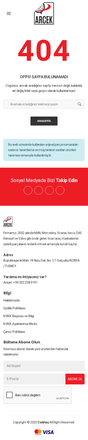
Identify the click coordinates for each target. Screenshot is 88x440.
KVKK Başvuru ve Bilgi (18, 316)
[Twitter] (60, 190)
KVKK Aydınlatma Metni (20, 324)
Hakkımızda (11, 300)
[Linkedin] (38, 190)
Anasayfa (44, 121)
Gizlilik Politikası (14, 308)
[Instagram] (49, 190)
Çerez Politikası (14, 332)
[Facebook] (28, 190)
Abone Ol (75, 379)
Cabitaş (43, 422)
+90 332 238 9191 (25, 282)
